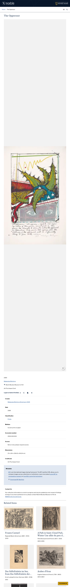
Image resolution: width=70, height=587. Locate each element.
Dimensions (8, 450)
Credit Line (8, 458)
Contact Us (8, 489)
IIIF (9, 472)
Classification (9, 416)
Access (7, 441)
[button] (35, 195)
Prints (9, 419)
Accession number (11, 433)
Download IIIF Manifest (17, 479)
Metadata (9, 468)
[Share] (23, 392)
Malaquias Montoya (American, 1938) (19, 402)
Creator (7, 399)
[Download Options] (31, 392)
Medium (7, 424)
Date (6, 407)
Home (3, 9)
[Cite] (27, 392)
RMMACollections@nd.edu (13, 497)
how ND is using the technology (32, 476)
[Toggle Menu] (64, 9)
